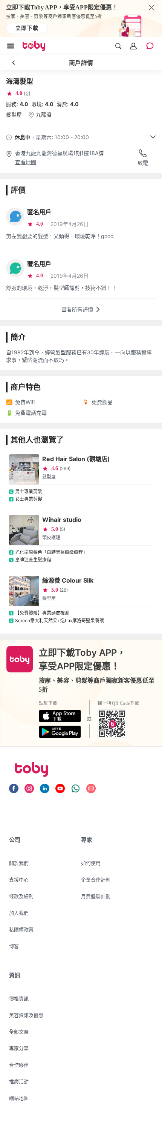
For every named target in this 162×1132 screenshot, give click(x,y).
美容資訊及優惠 (26, 1015)
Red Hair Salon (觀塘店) (76, 459)
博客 (14, 946)
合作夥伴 (19, 1065)
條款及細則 (21, 896)
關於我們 (19, 863)
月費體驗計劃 (95, 896)
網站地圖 (19, 1098)
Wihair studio (61, 519)
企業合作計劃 (95, 880)
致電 (143, 163)
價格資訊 (19, 998)
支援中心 (19, 880)
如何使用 (91, 863)
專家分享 (19, 1048)
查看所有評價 (77, 309)
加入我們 (19, 913)
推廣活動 (19, 1081)
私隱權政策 (21, 929)
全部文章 (19, 1032)
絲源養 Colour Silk (67, 580)
